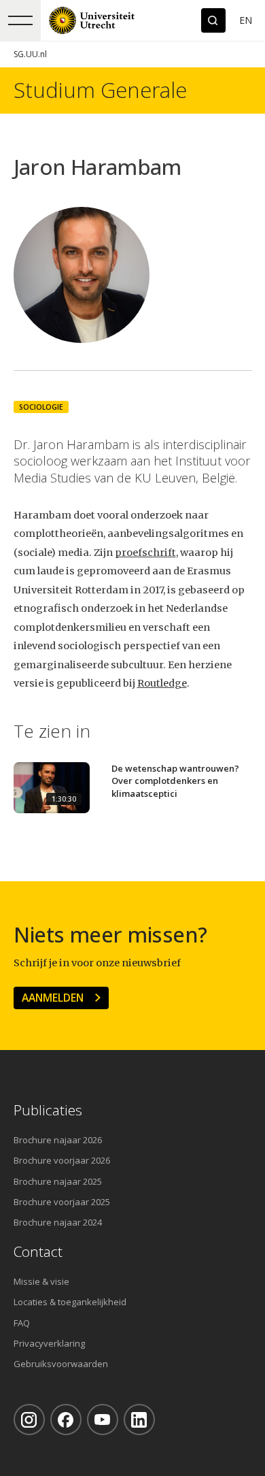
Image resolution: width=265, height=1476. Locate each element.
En (245, 20)
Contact (38, 1251)
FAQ (22, 1323)
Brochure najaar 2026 (58, 1140)
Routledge (162, 683)
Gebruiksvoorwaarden (61, 1364)
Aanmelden (53, 997)
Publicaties (48, 1110)
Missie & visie (41, 1281)
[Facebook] (66, 1419)
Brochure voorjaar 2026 (62, 1160)
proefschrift (145, 552)
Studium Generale (100, 90)
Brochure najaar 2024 (58, 1222)
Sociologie (41, 407)
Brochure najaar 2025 (58, 1181)
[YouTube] (102, 1419)
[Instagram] (29, 1419)
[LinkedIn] (139, 1419)
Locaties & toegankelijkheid (70, 1302)
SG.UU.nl (30, 54)
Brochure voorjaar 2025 (62, 1202)
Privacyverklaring (49, 1343)
